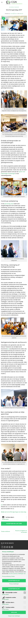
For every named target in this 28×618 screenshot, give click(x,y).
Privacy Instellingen (14, 583)
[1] (8, 349)
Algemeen (11, 7)
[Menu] (2, 2)
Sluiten (13, 576)
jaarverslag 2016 (8, 203)
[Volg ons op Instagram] (5, 547)
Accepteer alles (14, 580)
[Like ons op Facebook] (2, 547)
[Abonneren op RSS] (9, 547)
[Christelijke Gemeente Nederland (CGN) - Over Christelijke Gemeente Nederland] (14, 2)
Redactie (21, 13)
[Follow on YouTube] (12, 547)
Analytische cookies (10, 597)
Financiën (16, 7)
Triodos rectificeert (5, 531)
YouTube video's (9, 517)
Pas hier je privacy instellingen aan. (17, 573)
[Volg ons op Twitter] (7, 547)
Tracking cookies (9, 607)
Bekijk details (5, 519)
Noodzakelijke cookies (11, 592)
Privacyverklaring (6, 576)
